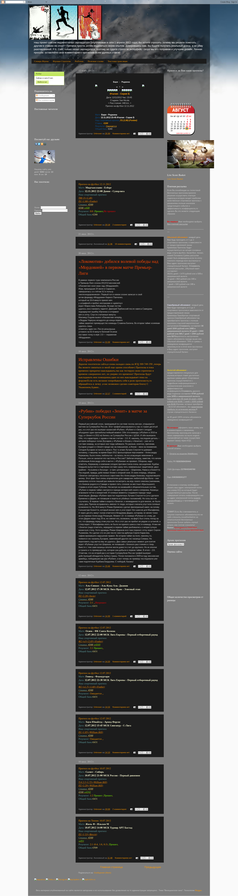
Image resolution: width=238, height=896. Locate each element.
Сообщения (43, 96)
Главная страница (111, 867)
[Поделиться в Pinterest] (149, 133)
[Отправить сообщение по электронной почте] (134, 134)
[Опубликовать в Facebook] (147, 133)
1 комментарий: (120, 394)
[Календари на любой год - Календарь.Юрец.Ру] (181, 135)
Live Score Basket (175, 179)
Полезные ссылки (95, 61)
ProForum (79, 61)
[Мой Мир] (45, 144)
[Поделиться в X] (144, 133)
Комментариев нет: (122, 134)
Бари (115, 82)
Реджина (125, 82)
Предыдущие (152, 867)
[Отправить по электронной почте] (139, 133)
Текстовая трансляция (117, 61)
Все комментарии (46, 100)
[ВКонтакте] (36, 144)
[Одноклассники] (42, 144)
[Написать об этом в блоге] (142, 133)
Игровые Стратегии (62, 61)
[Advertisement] (119, 159)
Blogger (198, 890)
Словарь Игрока (41, 61)
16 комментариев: (123, 244)
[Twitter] (39, 144)
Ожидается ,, (105, 730)
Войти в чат (42, 82)
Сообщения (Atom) (102, 873)
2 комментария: (120, 225)
